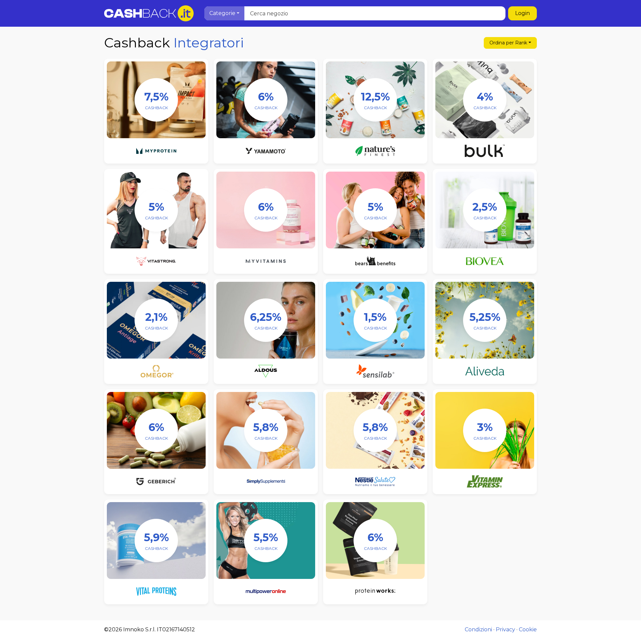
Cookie (528, 629)
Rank (508, 43)
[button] (224, 13)
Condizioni (478, 629)
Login (522, 13)
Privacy (505, 629)
